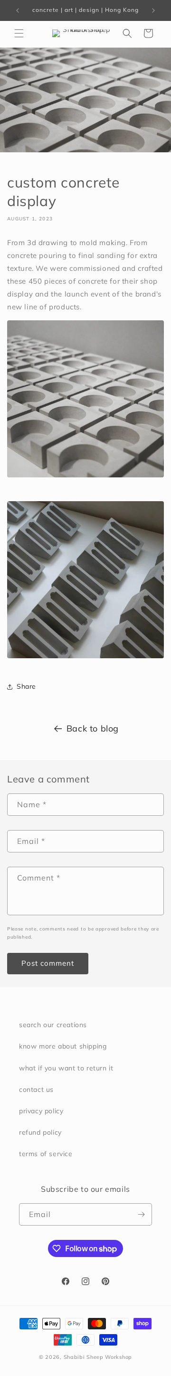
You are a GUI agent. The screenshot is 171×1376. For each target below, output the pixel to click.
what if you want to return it (66, 1068)
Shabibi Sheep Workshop (98, 1357)
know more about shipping (62, 1046)
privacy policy (41, 1111)
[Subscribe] (141, 1214)
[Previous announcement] (17, 10)
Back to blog (92, 728)
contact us (36, 1089)
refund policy (40, 1132)
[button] (19, 33)
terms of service (46, 1153)
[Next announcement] (153, 10)
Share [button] (26, 686)
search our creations (53, 1024)
